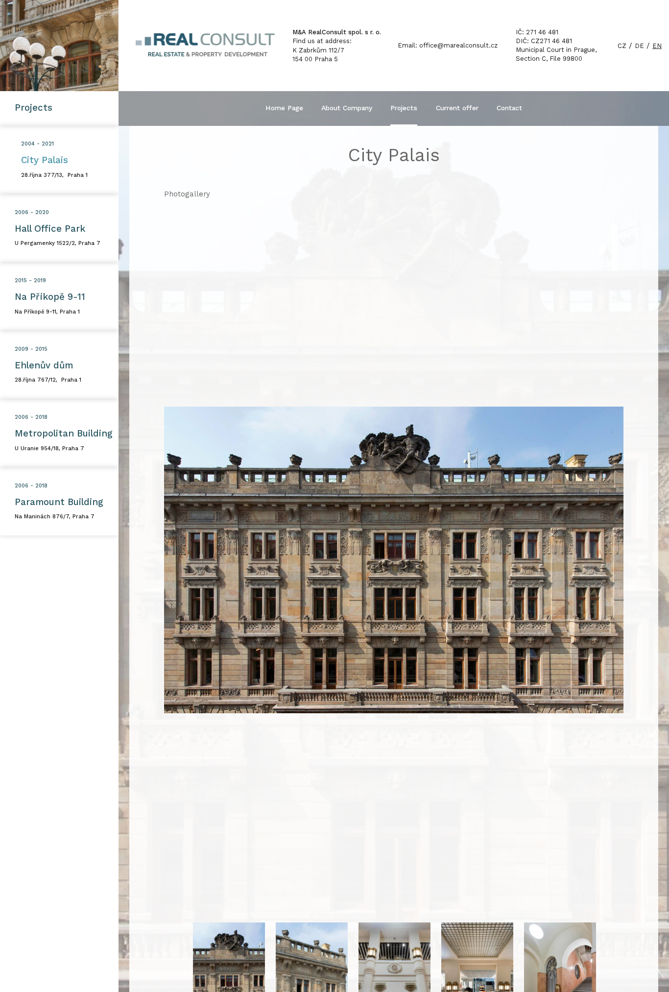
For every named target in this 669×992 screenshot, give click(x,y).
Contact (509, 108)
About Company (346, 108)
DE (639, 45)
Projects (403, 108)
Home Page (284, 108)
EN (657, 45)
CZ (622, 45)
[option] (394, 560)
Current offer (457, 108)
